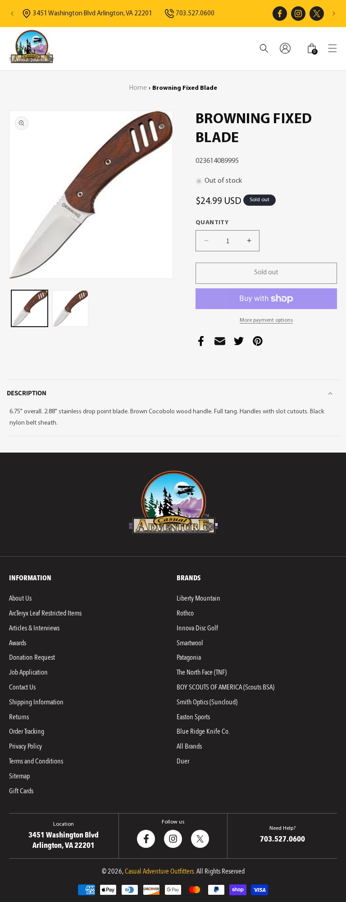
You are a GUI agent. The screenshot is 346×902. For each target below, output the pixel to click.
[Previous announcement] (12, 13)
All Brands (189, 746)
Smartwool (190, 643)
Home (138, 88)
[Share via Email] (219, 344)
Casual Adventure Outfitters (159, 871)
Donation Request (32, 657)
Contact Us (22, 687)
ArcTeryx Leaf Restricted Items (45, 613)
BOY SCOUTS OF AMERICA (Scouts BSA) (225, 687)
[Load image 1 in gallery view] (29, 308)
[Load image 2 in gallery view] (70, 308)
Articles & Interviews (34, 628)
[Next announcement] (334, 13)
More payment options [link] (266, 320)
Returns (19, 717)
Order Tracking (26, 731)
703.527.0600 (195, 13)
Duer (183, 761)
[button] (332, 48)
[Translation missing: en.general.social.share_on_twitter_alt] (238, 344)
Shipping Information (36, 702)
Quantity (212, 222)
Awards (17, 643)
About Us (20, 598)
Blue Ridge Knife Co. (203, 731)
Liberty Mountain (198, 598)
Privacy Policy (25, 746)
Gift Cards (21, 791)
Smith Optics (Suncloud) (207, 702)
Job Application (28, 672)
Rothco (185, 613)
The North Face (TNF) (202, 672)
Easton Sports (193, 717)
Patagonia (189, 657)
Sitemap (19, 776)
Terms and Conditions (36, 761)
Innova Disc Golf (197, 628)
